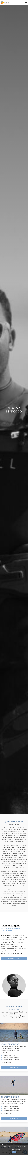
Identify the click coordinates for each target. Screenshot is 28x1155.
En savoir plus (14, 1067)
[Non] (26, 1149)
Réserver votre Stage (14, 958)
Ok (14, 1152)
